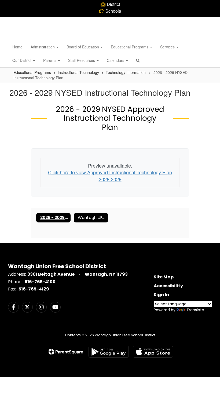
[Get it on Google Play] (109, 352)
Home (17, 46)
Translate (195, 310)
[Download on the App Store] (153, 352)
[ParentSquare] (66, 352)
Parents (50, 60)
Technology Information (126, 72)
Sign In (161, 295)
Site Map (164, 277)
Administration (43, 46)
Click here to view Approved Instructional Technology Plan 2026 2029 (110, 176)
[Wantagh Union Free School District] (8, 20)
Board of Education (83, 46)
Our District (22, 60)
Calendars (116, 60)
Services (168, 46)
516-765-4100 (40, 282)
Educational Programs (130, 46)
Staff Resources (82, 60)
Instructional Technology (78, 72)
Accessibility (168, 286)
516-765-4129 (34, 289)
